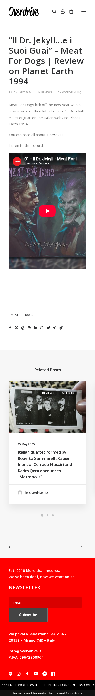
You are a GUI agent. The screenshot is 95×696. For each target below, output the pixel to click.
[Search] (52, 11)
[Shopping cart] (69, 11)
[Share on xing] (54, 328)
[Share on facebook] (10, 328)
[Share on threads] (23, 328)
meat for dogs (22, 315)
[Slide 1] (42, 515)
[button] (84, 11)
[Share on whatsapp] (42, 328)
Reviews (46, 92)
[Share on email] (61, 328)
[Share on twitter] (16, 328)
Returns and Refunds (29, 693)
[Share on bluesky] (48, 328)
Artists (68, 393)
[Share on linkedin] (35, 328)
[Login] (61, 11)
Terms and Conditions (65, 693)
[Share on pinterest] (29, 328)
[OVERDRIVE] (24, 11)
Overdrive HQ (71, 92)
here (53, 134)
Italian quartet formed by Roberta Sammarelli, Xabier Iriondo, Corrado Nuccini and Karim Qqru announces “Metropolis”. (45, 464)
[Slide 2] (47, 515)
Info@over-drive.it (25, 650)
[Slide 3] (53, 515)
